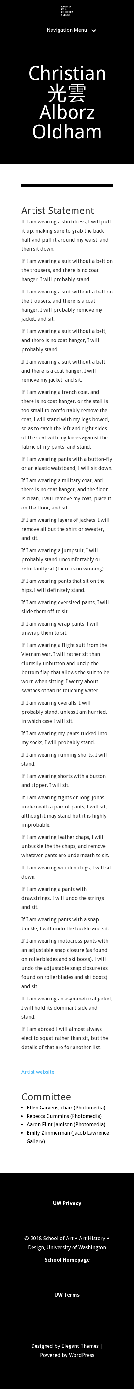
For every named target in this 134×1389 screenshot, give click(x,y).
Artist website (37, 1072)
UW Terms (67, 1295)
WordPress (81, 1355)
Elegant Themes (80, 1346)
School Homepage (67, 1260)
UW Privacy (67, 1203)
